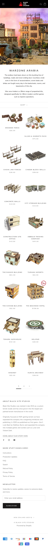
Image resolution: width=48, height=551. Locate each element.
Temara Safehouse (12, 339)
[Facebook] (3, 440)
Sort (23, 105)
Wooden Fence (12, 128)
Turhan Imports (35, 272)
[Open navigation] (3, 4)
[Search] (41, 4)
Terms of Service (9, 476)
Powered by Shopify (24, 525)
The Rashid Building (12, 272)
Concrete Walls (12, 201)
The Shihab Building (12, 306)
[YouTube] (14, 440)
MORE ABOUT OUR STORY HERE (15, 436)
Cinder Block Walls (36, 169)
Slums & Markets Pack (36, 136)
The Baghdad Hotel (35, 306)
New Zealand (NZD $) (23, 517)
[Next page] (29, 386)
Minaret (12, 373)
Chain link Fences (12, 169)
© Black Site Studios (24, 522)
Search (5, 464)
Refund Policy (8, 468)
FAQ (4, 461)
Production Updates (10, 457)
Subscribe (11, 506)
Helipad (35, 339)
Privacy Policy (8, 472)
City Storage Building (35, 203)
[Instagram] (9, 440)
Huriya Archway (36, 373)
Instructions (7, 453)
